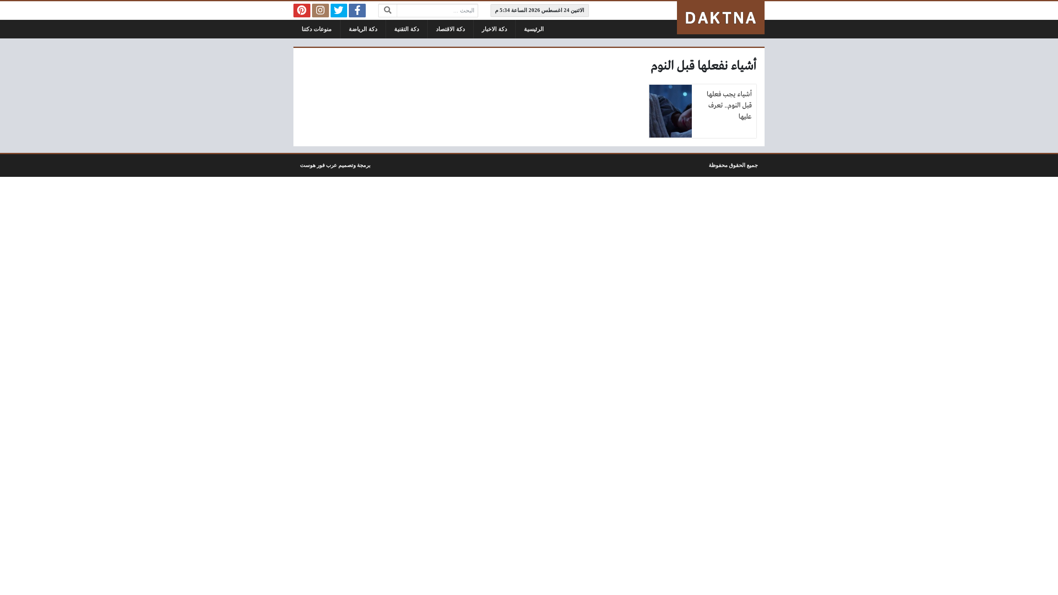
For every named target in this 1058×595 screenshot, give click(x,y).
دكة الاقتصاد (450, 29)
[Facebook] (357, 10)
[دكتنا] (721, 17)
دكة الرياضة (363, 29)
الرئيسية (534, 29)
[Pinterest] (301, 10)
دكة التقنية (406, 29)
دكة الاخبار (494, 29)
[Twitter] (339, 10)
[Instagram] (320, 10)
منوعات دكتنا (317, 29)
